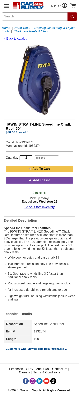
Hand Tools (22, 27)
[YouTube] (46, 381)
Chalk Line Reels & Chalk (31, 31)
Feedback (16, 369)
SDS (29, 369)
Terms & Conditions (46, 372)
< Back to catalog (15, 38)
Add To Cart (41, 168)
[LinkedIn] (39, 381)
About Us (42, 369)
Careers (24, 372)
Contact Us (59, 369)
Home (6, 27)
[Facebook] (26, 381)
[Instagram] (33, 381)
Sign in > (56, 5)
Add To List (41, 180)
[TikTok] (53, 381)
